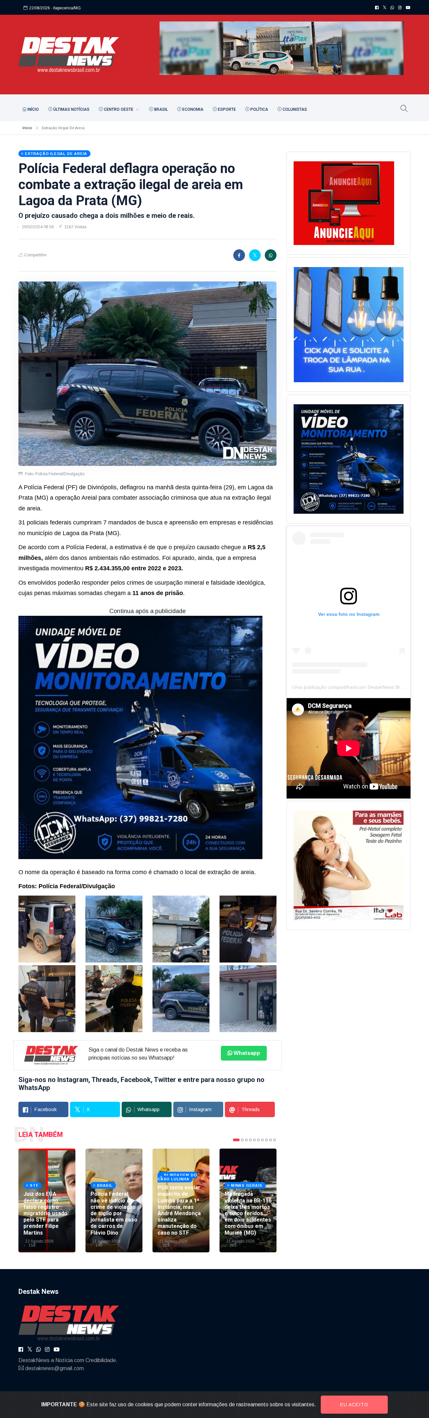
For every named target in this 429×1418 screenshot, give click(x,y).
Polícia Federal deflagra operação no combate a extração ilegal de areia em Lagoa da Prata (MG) (130, 184)
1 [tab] (236, 1140)
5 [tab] (254, 1140)
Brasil (160, 109)
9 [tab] (270, 1140)
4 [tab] (250, 1140)
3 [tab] (246, 1140)
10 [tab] (274, 1140)
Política (258, 109)
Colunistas (294, 109)
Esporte (226, 109)
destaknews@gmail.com (54, 1368)
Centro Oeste (118, 109)
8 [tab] (266, 1140)
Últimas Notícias (70, 109)
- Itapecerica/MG (66, 8)
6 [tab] (258, 1140)
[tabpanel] (46, 1200)
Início (32, 109)
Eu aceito (354, 1404)
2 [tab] (242, 1140)
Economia (192, 109)
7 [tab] (262, 1140)
